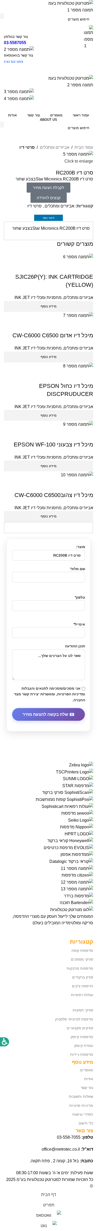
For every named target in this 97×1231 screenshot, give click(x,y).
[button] (49, 198)
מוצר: (80, 547)
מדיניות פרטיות (81, 1105)
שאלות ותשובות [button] (81, 1096)
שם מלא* (77, 569)
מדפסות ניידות (81, 1054)
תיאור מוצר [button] (48, 217)
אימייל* (79, 624)
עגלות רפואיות (82, 995)
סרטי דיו (27, 147)
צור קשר (87, 1088)
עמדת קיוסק (83, 1046)
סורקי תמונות (83, 1010)
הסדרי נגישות (82, 1114)
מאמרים (86, 1070)
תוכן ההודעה (75, 646)
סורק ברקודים (82, 977)
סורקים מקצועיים (80, 1028)
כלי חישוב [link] (85, 1123)
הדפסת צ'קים (82, 986)
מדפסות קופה (82, 950)
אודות (88, 1079)
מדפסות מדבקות (80, 968)
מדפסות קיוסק (82, 1037)
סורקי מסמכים (82, 959)
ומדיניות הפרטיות (71, 694)
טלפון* (80, 597)
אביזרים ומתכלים (54, 147)
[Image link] (71, 909)
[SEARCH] (2, 125)
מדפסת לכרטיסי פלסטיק (74, 1019)
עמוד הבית (83, 147)
